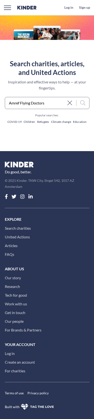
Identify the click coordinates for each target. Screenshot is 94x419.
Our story (13, 277)
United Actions (17, 237)
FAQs (9, 254)
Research (12, 286)
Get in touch (15, 312)
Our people (14, 321)
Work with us (16, 303)
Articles (11, 245)
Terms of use (14, 393)
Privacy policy (38, 393)
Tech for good (16, 295)
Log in (10, 353)
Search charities (18, 228)
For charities (15, 370)
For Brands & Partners (23, 330)
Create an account (20, 362)
